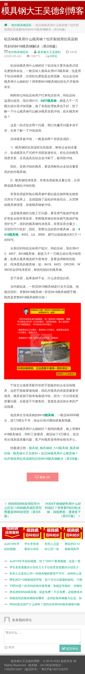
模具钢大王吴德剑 (49, 52)
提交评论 (71, 648)
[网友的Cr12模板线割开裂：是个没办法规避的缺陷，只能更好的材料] (73, 533)
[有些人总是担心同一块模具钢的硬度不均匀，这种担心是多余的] (52, 533)
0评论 (53, 56)
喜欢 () (44, 477)
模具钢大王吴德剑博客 (25, 661)
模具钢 (32, 665)
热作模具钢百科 (21, 25)
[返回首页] (5, 25)
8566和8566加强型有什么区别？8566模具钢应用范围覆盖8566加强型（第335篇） (23, 509)
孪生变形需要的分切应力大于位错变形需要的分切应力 (44, 567)
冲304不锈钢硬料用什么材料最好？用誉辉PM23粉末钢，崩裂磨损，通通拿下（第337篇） (63, 509)
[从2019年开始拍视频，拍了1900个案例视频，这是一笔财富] (12, 533)
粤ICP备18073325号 (54, 669)
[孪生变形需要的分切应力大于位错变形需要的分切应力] (32, 533)
